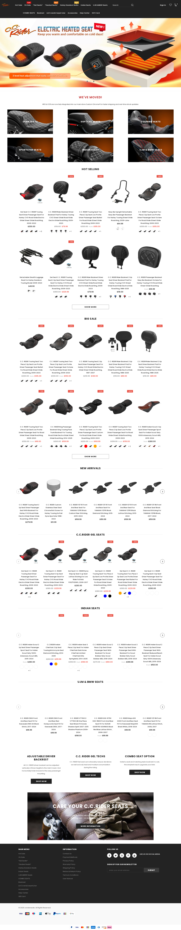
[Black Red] (86, 231)
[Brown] (149, 446)
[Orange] (31, 231)
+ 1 (70, 231)
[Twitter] (115, 855)
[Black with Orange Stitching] (115, 446)
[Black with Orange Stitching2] (111, 446)
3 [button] (93, 81)
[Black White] (154, 294)
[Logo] (6, 5)
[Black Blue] (81, 231)
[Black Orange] (95, 231)
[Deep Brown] (145, 446)
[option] (90, 52)
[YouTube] (134, 855)
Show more (90, 307)
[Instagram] (122, 855)
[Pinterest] (128, 855)
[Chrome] (122, 228)
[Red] (22, 231)
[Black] (36, 231)
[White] (65, 231)
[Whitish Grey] (111, 296)
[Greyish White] (147, 593)
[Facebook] (109, 855)
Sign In (163, 5)
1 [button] (87, 81)
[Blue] (27, 231)
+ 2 (41, 231)
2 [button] (90, 81)
